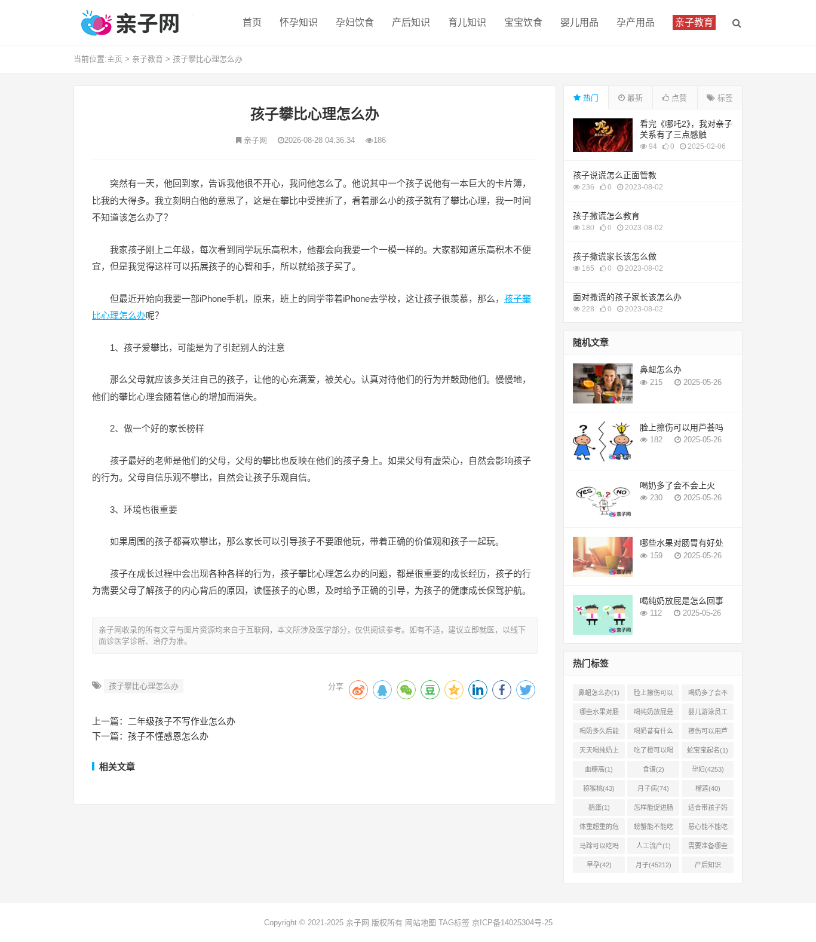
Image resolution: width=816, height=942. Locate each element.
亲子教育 (147, 58)
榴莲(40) (707, 788)
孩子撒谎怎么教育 (606, 216)
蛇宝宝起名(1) (707, 750)
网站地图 (420, 922)
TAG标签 (454, 922)
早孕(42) (599, 864)
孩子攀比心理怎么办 (208, 58)
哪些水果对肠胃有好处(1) (599, 714)
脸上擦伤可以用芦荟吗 (681, 427)
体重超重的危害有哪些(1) (599, 829)
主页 (114, 58)
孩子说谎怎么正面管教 (615, 175)
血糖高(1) (599, 769)
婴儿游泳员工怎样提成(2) (708, 714)
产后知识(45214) (708, 867)
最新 (634, 97)
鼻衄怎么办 (661, 369)
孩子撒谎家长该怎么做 (615, 256)
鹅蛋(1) (599, 807)
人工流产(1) (653, 845)
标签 (724, 97)
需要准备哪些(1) (708, 848)
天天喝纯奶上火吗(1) (599, 753)
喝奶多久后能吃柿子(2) (599, 733)
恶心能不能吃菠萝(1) (708, 829)
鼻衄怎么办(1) (598, 692)
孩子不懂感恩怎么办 (168, 736)
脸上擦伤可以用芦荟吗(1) (653, 695)
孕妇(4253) (708, 769)
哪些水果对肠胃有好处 (681, 543)
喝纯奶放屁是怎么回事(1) (653, 714)
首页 (252, 22)
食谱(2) (653, 769)
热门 (590, 97)
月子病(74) (653, 788)
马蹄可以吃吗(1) (599, 848)
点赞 (678, 97)
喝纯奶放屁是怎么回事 (681, 600)
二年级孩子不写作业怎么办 (181, 721)
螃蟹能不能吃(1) (653, 829)
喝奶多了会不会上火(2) (708, 695)
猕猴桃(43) (599, 788)
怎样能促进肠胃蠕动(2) (653, 810)
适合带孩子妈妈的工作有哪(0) (708, 810)
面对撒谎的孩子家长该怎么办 (627, 297)
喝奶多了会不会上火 (677, 485)
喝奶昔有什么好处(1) (653, 733)
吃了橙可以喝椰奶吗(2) (653, 753)
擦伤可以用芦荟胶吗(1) (708, 733)
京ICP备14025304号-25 (512, 922)
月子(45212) (653, 864)
